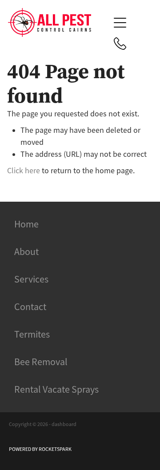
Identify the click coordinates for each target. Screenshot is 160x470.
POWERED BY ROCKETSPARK (40, 449)
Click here (23, 170)
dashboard (64, 424)
